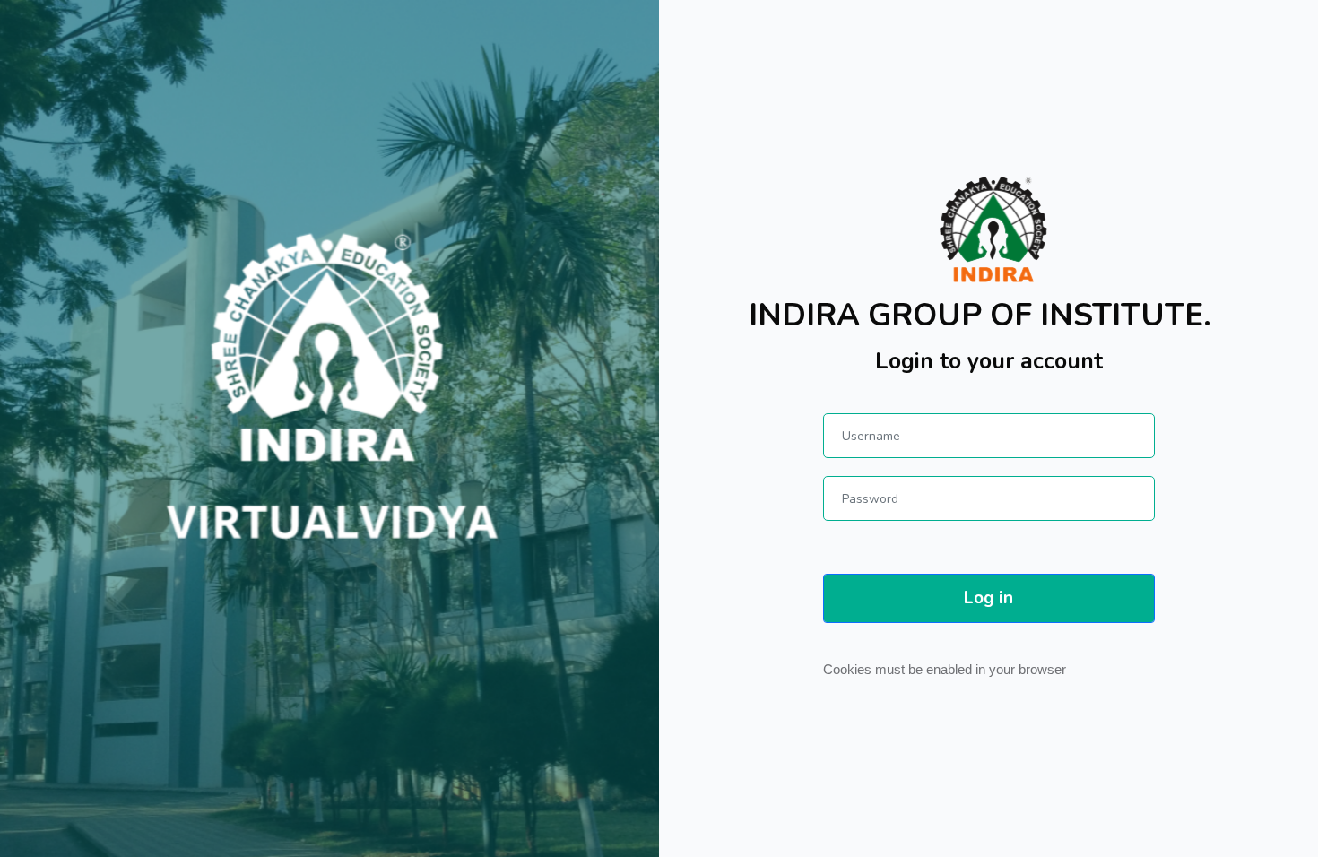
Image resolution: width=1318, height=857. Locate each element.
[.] (988, 229)
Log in (988, 598)
